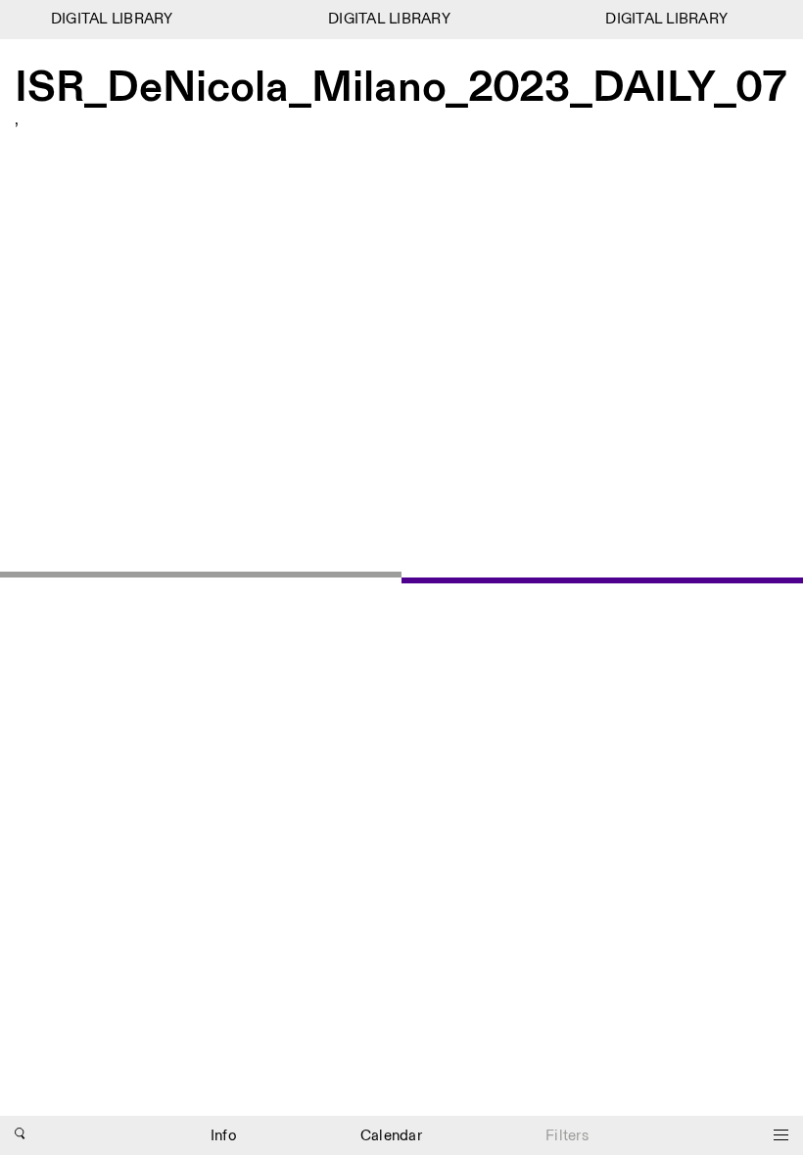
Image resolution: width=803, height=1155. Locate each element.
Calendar (391, 1136)
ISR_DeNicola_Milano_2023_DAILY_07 (401, 89)
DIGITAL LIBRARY (108, 19)
